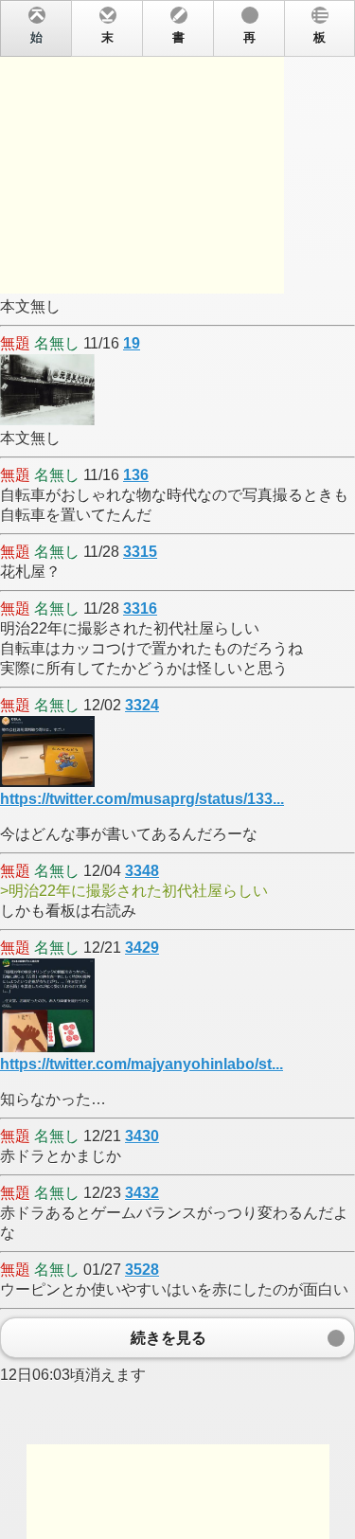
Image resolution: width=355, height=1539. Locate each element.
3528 (142, 1270)
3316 (140, 608)
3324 (142, 705)
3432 (142, 1193)
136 (136, 475)
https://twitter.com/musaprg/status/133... (142, 799)
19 (131, 343)
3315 (140, 552)
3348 (142, 871)
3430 (142, 1136)
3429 (142, 948)
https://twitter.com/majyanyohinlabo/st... (141, 1064)
